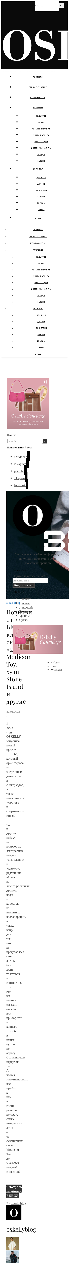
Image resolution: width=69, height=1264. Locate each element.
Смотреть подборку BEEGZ (14, 1191)
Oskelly (55, 662)
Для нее (41, 184)
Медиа (41, 122)
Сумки (41, 209)
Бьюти (41, 161)
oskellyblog (18, 1203)
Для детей (41, 190)
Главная (38, 77)
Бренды (41, 203)
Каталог (38, 169)
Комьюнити (37, 97)
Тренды (41, 154)
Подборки (41, 116)
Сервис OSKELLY (38, 87)
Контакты (56, 669)
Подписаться (23, 585)
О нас (37, 217)
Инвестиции (41, 141)
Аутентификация (41, 129)
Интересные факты (41, 148)
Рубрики (38, 107)
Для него (41, 177)
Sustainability (41, 135)
